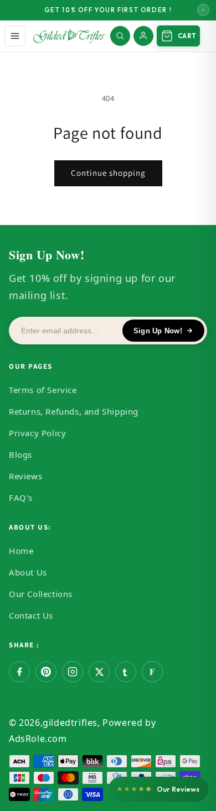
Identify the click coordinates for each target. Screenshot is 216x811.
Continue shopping (108, 173)
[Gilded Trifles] (69, 36)
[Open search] (120, 36)
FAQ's (21, 497)
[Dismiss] (203, 10)
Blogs (20, 454)
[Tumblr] (125, 671)
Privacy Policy (37, 432)
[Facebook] (19, 671)
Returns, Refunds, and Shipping (73, 411)
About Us (28, 572)
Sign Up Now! (157, 331)
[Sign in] (143, 36)
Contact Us (31, 615)
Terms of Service (43, 389)
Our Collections (41, 593)
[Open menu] (14, 35)
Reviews (25, 476)
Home (21, 550)
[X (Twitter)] (99, 671)
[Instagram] (72, 671)
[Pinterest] (45, 671)
